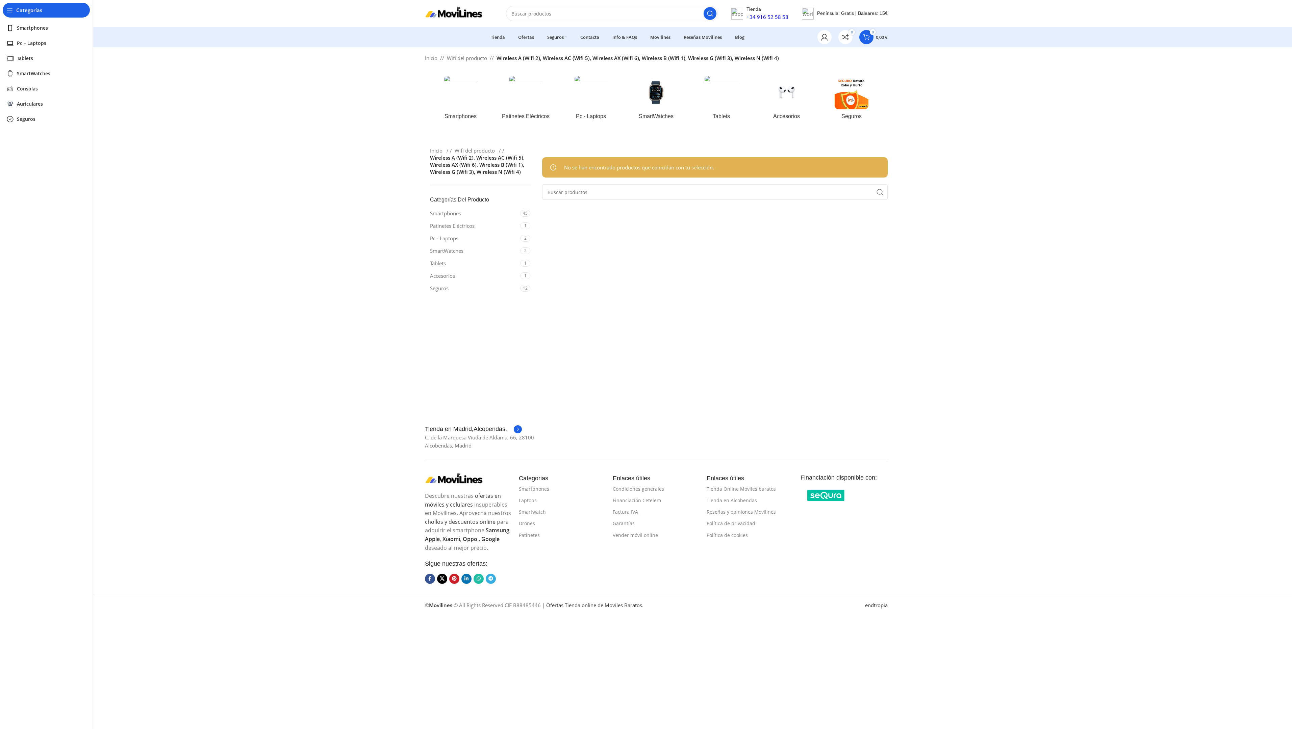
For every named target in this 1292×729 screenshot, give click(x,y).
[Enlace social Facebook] (430, 579)
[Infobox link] (473, 429)
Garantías (624, 523)
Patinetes (529, 535)
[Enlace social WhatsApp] (479, 579)
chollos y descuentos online (460, 521)
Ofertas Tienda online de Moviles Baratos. (594, 605)
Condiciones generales (638, 489)
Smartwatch (532, 512)
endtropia (876, 605)
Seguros (439, 288)
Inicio (431, 58)
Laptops (528, 500)
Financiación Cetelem (637, 500)
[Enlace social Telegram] (491, 579)
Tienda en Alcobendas (732, 500)
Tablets (438, 263)
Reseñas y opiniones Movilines (741, 512)
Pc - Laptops (444, 238)
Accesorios (442, 275)
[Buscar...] (710, 13)
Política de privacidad (731, 523)
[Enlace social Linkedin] (466, 579)
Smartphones (445, 213)
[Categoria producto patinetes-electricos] (526, 100)
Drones (527, 523)
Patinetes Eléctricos (452, 225)
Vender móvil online (635, 535)
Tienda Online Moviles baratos (741, 489)
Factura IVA (625, 512)
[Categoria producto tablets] (721, 100)
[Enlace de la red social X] (442, 579)
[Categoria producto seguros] (851, 100)
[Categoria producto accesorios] (786, 100)
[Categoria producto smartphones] (461, 100)
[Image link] (458, 478)
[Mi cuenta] (824, 37)
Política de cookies (727, 535)
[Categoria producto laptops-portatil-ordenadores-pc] (591, 100)
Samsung (497, 530)
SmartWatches (446, 250)
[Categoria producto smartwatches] (656, 100)
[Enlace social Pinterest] (454, 579)
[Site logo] (458, 12)
